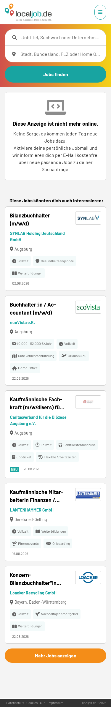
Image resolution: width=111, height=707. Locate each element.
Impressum (55, 703)
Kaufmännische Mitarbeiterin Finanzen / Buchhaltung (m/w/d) (36, 496)
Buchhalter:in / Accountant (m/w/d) (33, 308)
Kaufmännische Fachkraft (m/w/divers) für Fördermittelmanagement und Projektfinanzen (36, 403)
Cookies (32, 703)
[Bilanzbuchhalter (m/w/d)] (55, 249)
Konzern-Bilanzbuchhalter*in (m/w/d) (33, 579)
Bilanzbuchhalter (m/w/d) (30, 219)
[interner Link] (28, 12)
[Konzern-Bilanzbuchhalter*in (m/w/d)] (55, 605)
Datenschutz (15, 703)
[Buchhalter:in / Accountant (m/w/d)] (55, 341)
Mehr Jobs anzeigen (55, 655)
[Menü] (100, 12)
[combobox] (61, 37)
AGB (43, 703)
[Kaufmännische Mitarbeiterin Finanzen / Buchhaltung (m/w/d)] (55, 522)
